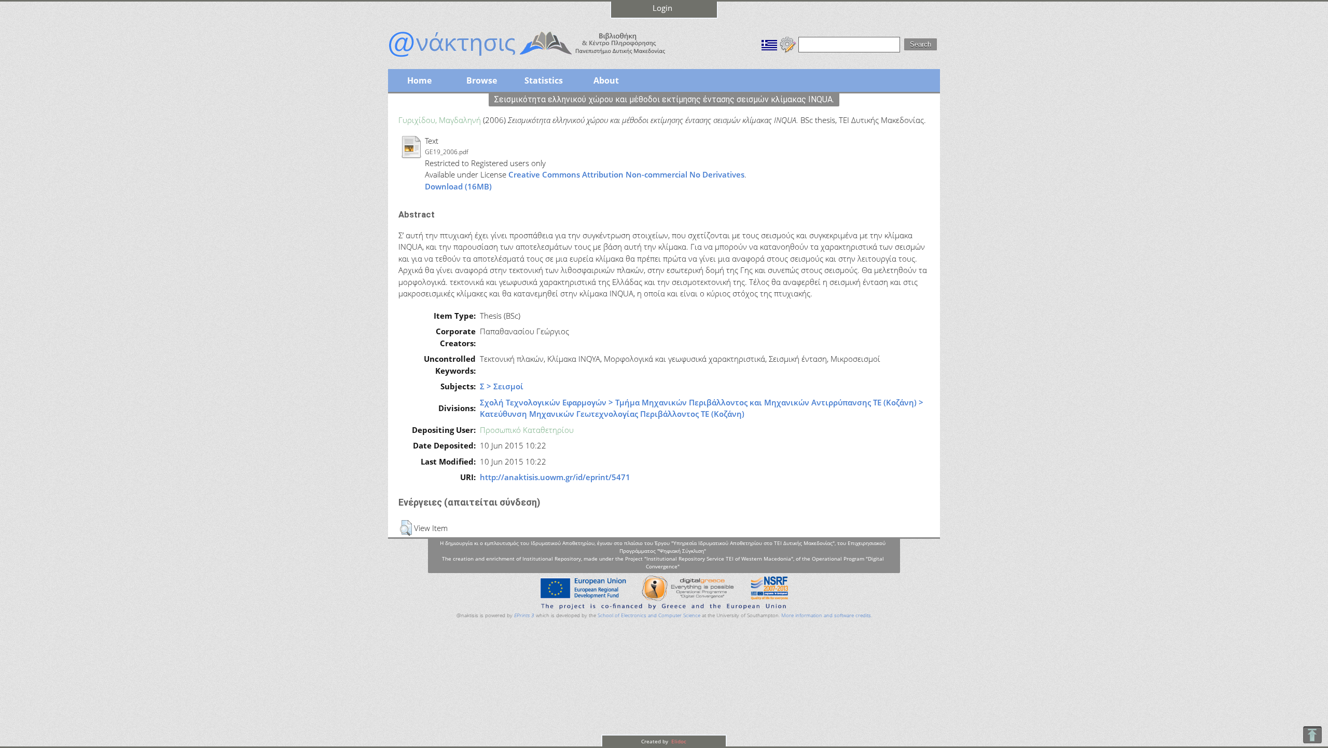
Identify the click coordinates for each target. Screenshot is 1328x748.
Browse (481, 80)
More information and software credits (826, 615)
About (606, 80)
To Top (1312, 735)
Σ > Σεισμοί (501, 386)
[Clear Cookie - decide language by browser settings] (788, 43)
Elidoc (678, 741)
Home (419, 80)
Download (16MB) (458, 186)
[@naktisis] (543, 58)
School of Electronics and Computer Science (649, 615)
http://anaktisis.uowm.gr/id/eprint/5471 (555, 477)
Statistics (543, 80)
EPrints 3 (524, 615)
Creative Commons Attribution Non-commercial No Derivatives (626, 174)
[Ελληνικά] (769, 43)
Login (662, 8)
